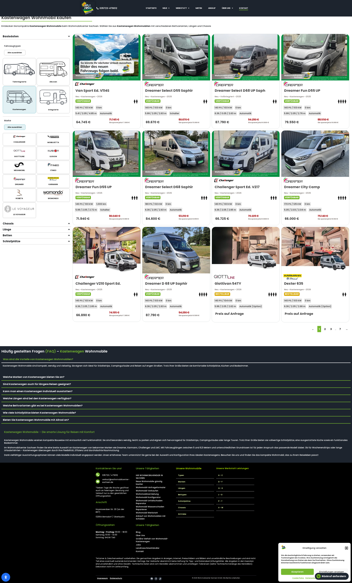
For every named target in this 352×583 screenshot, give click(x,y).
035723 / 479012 (110, 475)
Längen (181, 488)
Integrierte (53, 109)
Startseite (151, 8)
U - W (220, 507)
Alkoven (53, 81)
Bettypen (182, 494)
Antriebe (182, 514)
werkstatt (181, 8)
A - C (220, 475)
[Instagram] (156, 579)
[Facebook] (151, 579)
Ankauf (212, 8)
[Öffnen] (5, 577)
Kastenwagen (19, 109)
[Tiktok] (160, 579)
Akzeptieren (297, 571)
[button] (346, 548)
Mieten (199, 8)
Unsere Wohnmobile (188, 468)
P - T (220, 501)
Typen (181, 475)
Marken (181, 481)
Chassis (182, 507)
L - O (220, 494)
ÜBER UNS (226, 8)
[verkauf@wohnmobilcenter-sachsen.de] (98, 481)
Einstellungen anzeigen (331, 571)
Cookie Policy (298, 578)
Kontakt (243, 8)
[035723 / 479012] (98, 475)
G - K (220, 488)
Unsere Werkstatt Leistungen (232, 468)
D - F (220, 481)
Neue (165, 8)
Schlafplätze (184, 501)
